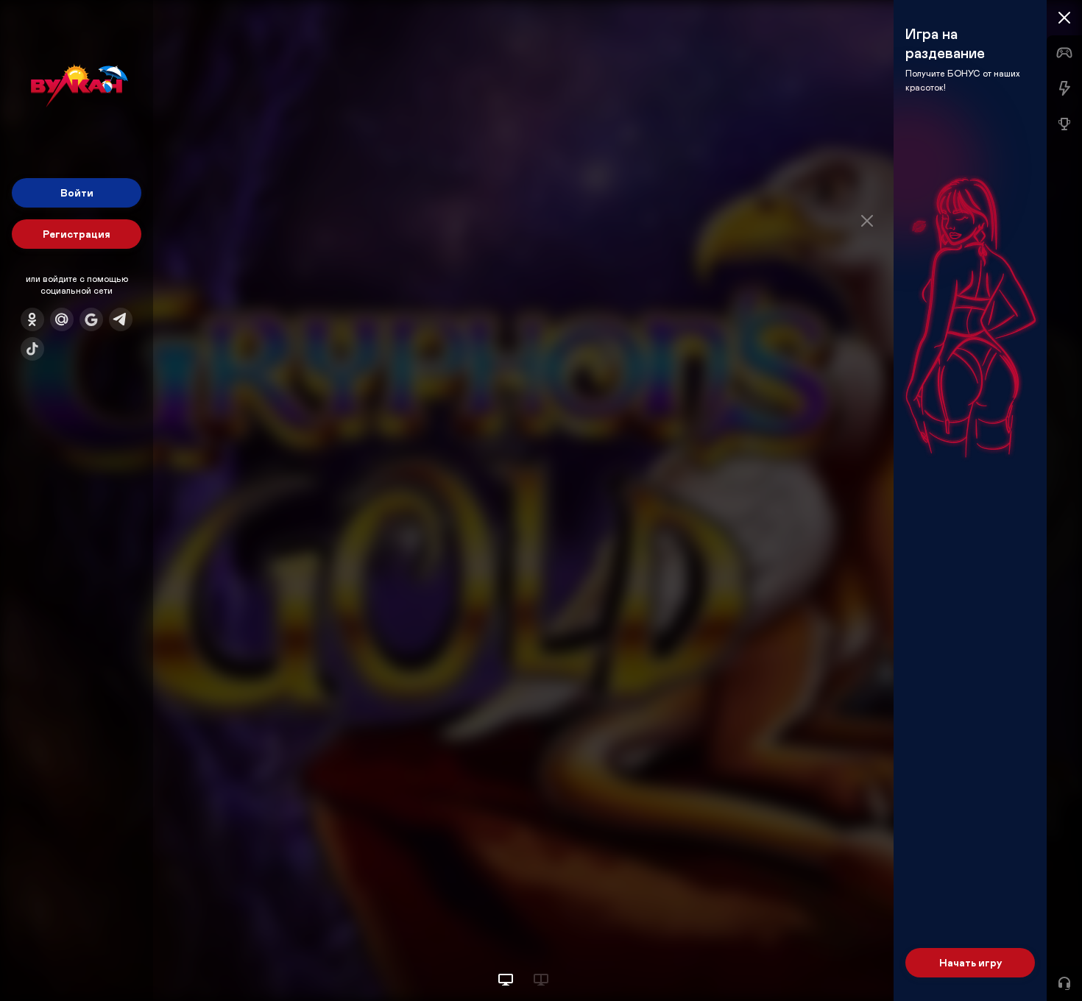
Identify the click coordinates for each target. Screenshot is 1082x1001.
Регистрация (76, 234)
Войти (76, 192)
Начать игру (970, 962)
